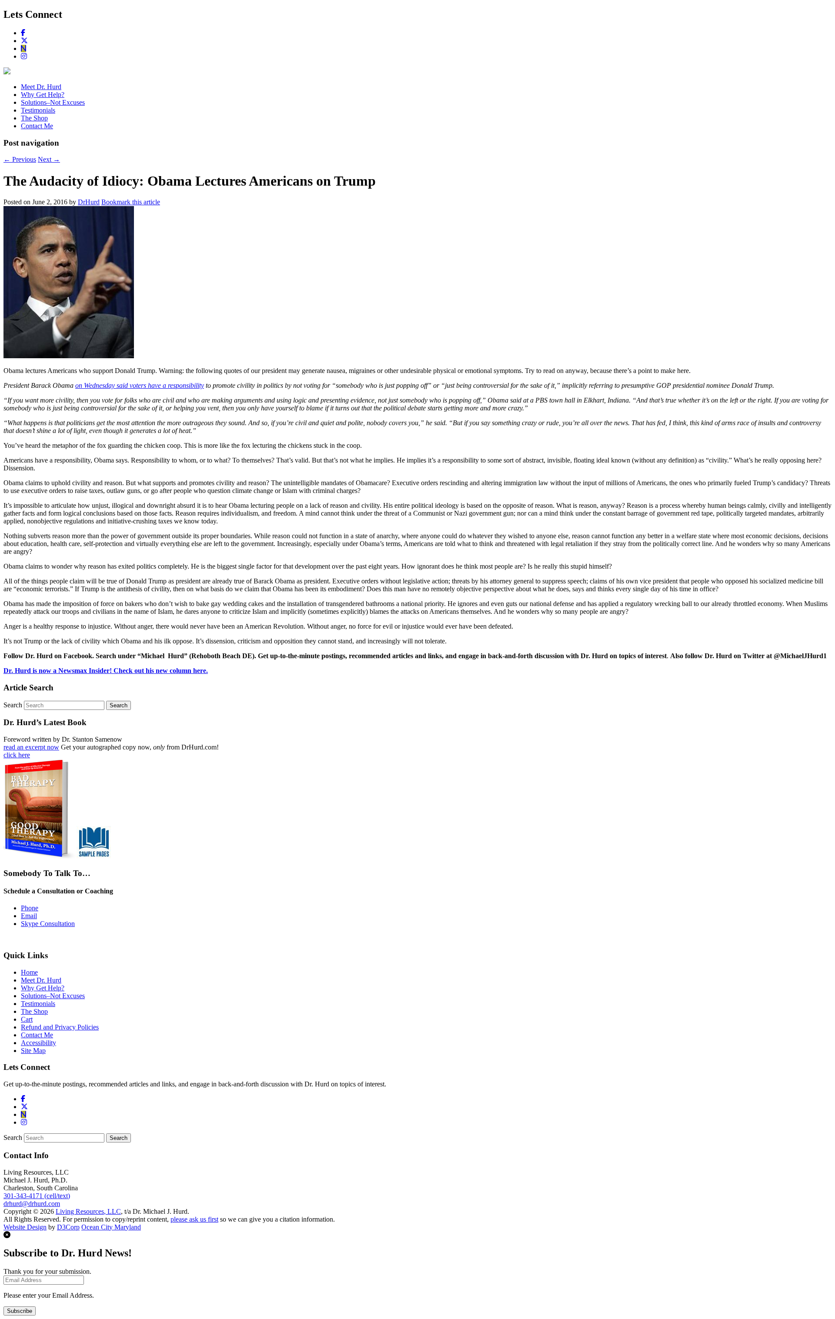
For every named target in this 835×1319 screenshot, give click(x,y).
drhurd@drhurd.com (31, 1203)
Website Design (25, 1227)
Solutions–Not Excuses (53, 102)
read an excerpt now (31, 747)
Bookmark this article (130, 202)
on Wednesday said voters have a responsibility (139, 385)
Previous (19, 159)
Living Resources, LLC (88, 1211)
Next (49, 159)
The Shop (34, 118)
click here (16, 755)
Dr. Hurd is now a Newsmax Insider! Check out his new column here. (105, 670)
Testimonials (38, 110)
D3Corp (68, 1227)
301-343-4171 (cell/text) (36, 1195)
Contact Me (37, 126)
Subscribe (19, 1311)
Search (12, 705)
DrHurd (89, 202)
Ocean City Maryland (111, 1227)
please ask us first (194, 1219)
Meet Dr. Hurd (41, 86)
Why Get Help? (42, 94)
